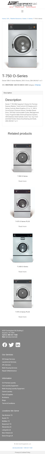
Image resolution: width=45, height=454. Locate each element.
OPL (8, 18)
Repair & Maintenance (9, 371)
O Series (30, 18)
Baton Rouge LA (7, 436)
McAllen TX (6, 421)
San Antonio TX (7, 415)
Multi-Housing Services (9, 368)
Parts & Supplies (7, 394)
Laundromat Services (9, 362)
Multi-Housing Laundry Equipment (13, 388)
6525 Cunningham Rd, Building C (12, 330)
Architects (5, 397)
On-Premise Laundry (9, 383)
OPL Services (6, 365)
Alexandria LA (6, 427)
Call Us (11, 7)
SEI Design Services (8, 359)
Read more (22, 181)
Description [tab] (8, 93)
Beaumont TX (6, 424)
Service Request (31, 7)
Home (4, 18)
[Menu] (22, 11)
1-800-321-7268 (27, 448)
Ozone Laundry (7, 391)
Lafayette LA (6, 430)
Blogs (4, 400)
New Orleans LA (7, 433)
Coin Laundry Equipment (10, 386)
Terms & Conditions (8, 403)
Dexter (24, 18)
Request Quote (19, 7)
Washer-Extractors (15, 18)
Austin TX (5, 418)
